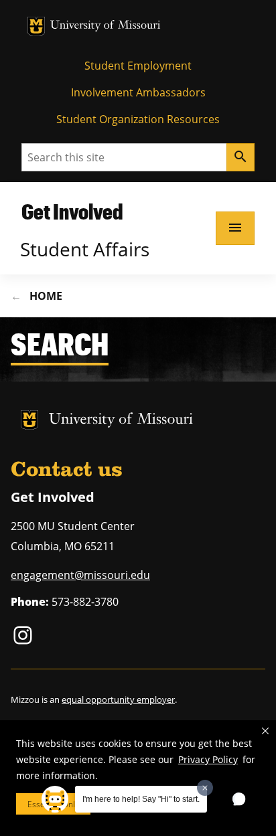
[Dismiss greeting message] (205, 788)
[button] (265, 731)
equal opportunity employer (118, 699)
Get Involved (72, 211)
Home (45, 295)
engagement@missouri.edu (80, 575)
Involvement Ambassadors (138, 92)
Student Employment (138, 65)
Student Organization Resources (138, 119)
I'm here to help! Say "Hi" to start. (141, 799)
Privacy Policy (208, 759)
